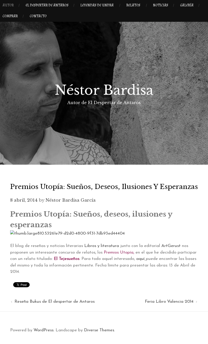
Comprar (10, 16)
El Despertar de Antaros (47, 5)
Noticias (160, 5)
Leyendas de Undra (97, 5)
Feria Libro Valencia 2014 (169, 301)
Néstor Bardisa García (70, 200)
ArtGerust (171, 246)
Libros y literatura (101, 246)
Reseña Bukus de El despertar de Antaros (54, 301)
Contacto (38, 16)
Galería (187, 5)
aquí (140, 259)
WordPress (43, 330)
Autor (8, 5)
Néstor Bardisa (104, 90)
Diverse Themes (99, 330)
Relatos (133, 5)
